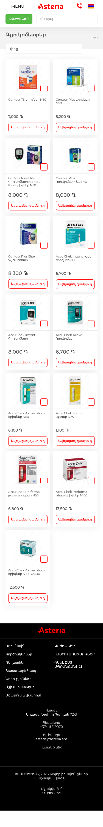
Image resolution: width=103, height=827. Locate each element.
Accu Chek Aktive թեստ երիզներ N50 (26, 415)
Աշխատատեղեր (20, 687)
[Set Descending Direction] (87, 49)
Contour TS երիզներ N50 (27, 100)
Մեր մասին (15, 646)
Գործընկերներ (18, 654)
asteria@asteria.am (51, 739)
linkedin (63, 756)
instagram (51, 756)
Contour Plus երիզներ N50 (73, 101)
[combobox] (67, 19)
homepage (13, 819)
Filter (94, 38)
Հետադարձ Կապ (20, 671)
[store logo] (50, 6)
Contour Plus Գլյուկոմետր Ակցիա (71, 180)
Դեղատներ (15, 662)
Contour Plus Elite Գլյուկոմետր (21, 258)
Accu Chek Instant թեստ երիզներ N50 (74, 258)
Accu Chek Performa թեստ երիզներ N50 (24, 493)
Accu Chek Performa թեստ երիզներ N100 (71, 493)
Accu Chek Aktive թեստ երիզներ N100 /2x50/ (26, 572)
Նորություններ (18, 679)
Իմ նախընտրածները (64, 819)
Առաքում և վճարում (23, 695)
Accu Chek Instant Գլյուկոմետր (21, 336)
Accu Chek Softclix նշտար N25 (70, 415)
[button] (93, 6)
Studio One (51, 793)
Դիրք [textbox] (13, 49)
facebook (39, 756)
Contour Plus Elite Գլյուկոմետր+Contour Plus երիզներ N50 (24, 182)
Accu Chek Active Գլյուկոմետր (69, 336)
